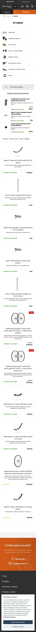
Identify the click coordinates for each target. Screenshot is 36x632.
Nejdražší (21, 139)
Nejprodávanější (13, 139)
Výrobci (9, 16)
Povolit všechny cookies (18, 622)
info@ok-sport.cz (26, 1)
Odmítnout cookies (18, 626)
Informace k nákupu (10, 587)
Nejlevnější (5, 139)
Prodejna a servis (8, 592)
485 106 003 (10, 1)
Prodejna (5, 581)
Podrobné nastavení (9, 617)
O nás (4, 576)
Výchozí (27, 139)
